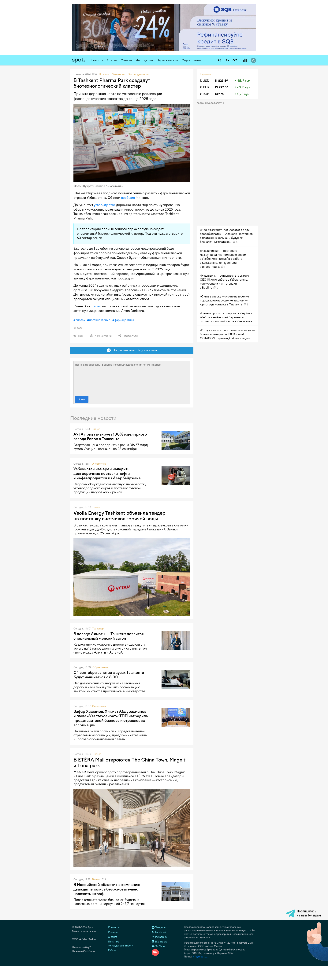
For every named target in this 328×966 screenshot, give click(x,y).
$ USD (204, 81)
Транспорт (98, 628)
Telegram (160, 927)
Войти (81, 399)
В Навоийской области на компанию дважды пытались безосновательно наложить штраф (106, 889)
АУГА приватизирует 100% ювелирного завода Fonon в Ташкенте (110, 436)
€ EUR (204, 87)
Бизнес (96, 429)
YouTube (160, 946)
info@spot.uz (199, 956)
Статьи (112, 60)
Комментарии (103, 335)
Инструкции (144, 60)
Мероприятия (191, 60)
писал (96, 306)
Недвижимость (167, 60)
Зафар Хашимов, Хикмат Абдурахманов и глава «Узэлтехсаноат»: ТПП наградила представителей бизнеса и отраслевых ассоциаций (110, 718)
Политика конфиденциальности (120, 943)
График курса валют (209, 103)
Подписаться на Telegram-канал (134, 350)
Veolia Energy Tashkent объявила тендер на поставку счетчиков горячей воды (119, 516)
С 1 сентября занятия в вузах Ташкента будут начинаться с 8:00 (108, 674)
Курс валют (206, 74)
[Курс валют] (245, 60)
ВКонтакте (160, 941)
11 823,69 (221, 81)
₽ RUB (204, 94)
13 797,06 (222, 87)
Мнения (126, 60)
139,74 (219, 94)
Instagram (161, 936)
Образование (100, 667)
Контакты (113, 927)
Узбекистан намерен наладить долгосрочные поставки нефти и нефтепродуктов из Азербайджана (107, 473)
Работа (112, 950)
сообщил (128, 198)
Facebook (160, 932)
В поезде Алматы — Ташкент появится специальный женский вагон (108, 636)
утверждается (104, 205)
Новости (97, 60)
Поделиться (130, 335)
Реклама (113, 932)
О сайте (112, 936)
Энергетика (99, 463)
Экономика (99, 706)
